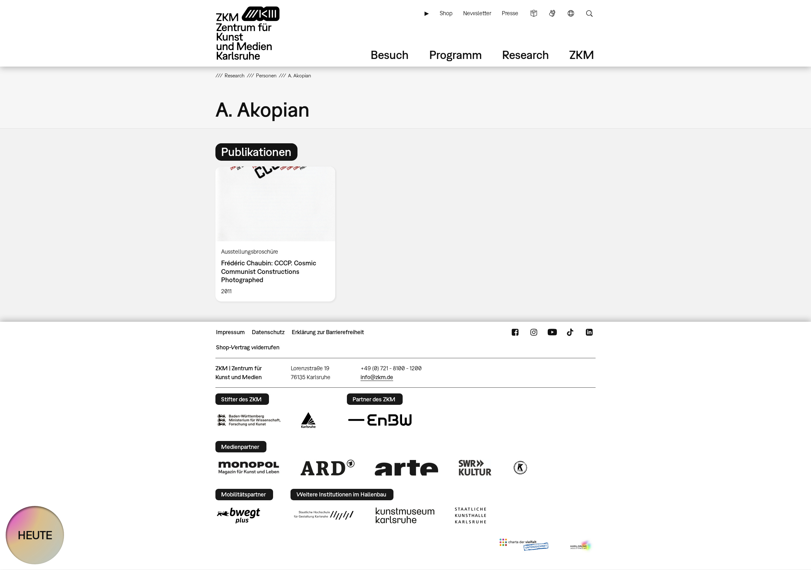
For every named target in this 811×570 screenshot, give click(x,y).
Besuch (390, 55)
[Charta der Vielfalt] (524, 546)
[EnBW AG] (380, 420)
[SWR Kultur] (475, 468)
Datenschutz (268, 332)
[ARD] (327, 468)
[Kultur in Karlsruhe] (520, 468)
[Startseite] (256, 33)
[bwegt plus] (238, 515)
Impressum (230, 332)
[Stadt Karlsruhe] (308, 420)
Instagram (533, 332)
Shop (446, 13)
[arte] (406, 468)
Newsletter (477, 13)
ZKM (581, 55)
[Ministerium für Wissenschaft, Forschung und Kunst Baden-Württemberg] (248, 420)
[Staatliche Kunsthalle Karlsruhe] (470, 515)
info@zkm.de (377, 377)
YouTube (552, 332)
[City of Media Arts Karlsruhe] (581, 546)
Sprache (571, 13)
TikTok (571, 332)
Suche (589, 13)
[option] (278, 233)
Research (525, 55)
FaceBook (515, 332)
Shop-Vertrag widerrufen (247, 347)
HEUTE (35, 535)
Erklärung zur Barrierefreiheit (328, 332)
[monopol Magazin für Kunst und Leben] (248, 467)
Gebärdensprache (552, 13)
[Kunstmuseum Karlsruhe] (405, 515)
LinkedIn (589, 332)
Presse (510, 13)
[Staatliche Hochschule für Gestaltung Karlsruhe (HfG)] (323, 515)
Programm (455, 55)
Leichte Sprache (533, 13)
